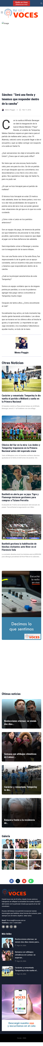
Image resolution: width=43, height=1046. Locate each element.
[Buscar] (41, 3)
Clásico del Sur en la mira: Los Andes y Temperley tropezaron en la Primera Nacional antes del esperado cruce (21, 447)
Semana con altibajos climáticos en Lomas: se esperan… (25, 955)
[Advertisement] (21, 664)
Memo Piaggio (10, 110)
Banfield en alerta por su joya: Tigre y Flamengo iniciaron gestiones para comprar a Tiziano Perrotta (20, 497)
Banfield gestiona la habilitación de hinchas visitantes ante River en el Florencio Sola (19, 546)
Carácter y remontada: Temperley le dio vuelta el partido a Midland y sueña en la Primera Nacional (21, 398)
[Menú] (2, 12)
